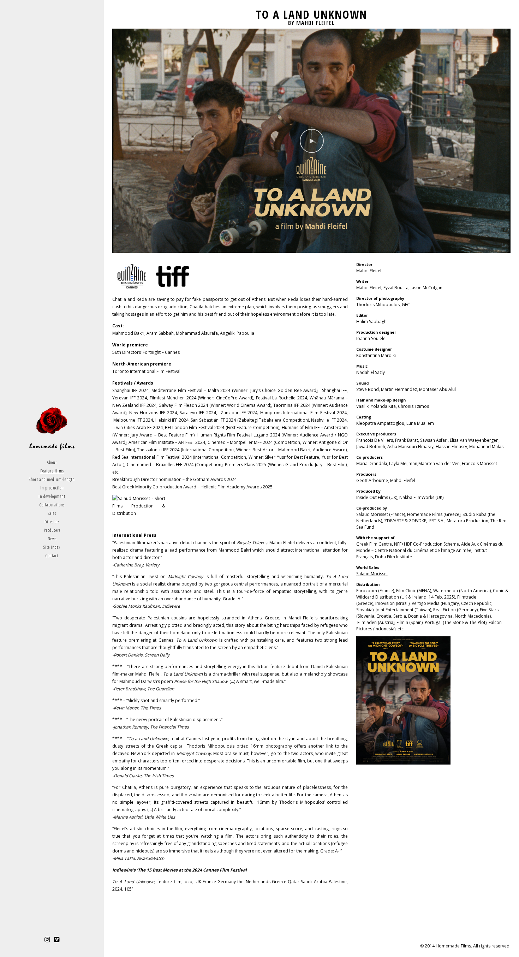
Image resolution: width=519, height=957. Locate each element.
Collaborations (52, 505)
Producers (52, 530)
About (52, 462)
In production (52, 488)
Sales (52, 513)
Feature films (52, 471)
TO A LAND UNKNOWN (311, 14)
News (52, 539)
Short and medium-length (52, 479)
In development (51, 496)
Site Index (51, 547)
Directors (52, 522)
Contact (52, 556)
